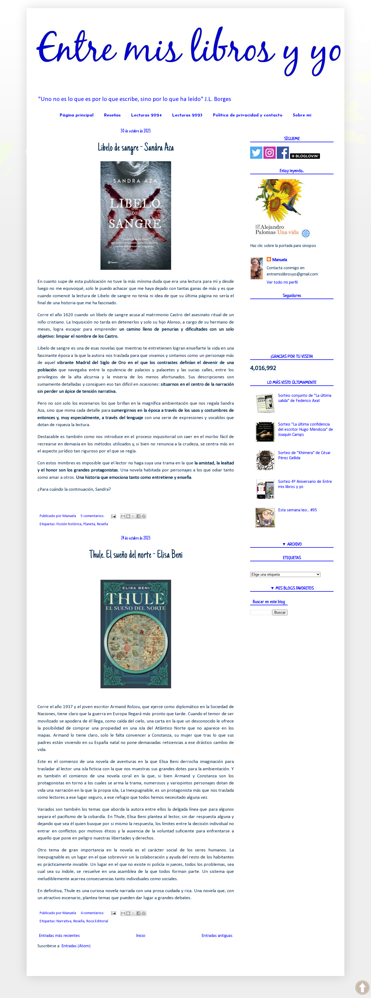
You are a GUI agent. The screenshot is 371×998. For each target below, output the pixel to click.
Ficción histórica (68, 524)
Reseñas (112, 115)
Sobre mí (302, 115)
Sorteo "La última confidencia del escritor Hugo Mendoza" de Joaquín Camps (305, 429)
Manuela (279, 260)
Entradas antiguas (217, 936)
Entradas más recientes (59, 936)
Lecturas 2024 (146, 115)
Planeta (89, 524)
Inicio (140, 936)
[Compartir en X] (133, 516)
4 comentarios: (93, 913)
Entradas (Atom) (75, 946)
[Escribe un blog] (128, 516)
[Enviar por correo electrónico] (123, 516)
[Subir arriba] (362, 988)
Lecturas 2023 (187, 115)
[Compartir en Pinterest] (143, 516)
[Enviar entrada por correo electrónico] (113, 516)
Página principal (76, 115)
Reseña (102, 524)
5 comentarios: (93, 516)
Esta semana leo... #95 (297, 510)
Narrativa (63, 921)
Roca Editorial (97, 921)
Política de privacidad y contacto (247, 115)
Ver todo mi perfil (282, 282)
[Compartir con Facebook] (138, 516)
